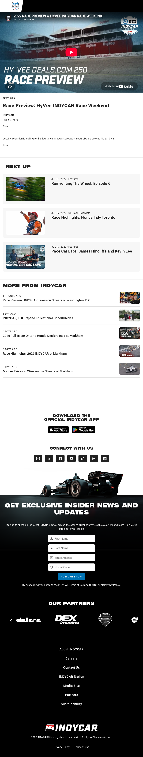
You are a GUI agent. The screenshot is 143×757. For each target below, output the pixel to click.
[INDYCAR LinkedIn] (105, 458)
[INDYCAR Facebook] (60, 458)
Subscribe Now (71, 576)
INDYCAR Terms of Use (71, 585)
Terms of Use (81, 747)
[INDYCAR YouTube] (71, 458)
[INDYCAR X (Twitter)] (49, 458)
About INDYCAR (71, 649)
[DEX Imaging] (67, 620)
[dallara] (29, 620)
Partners (71, 695)
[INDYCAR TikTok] (82, 458)
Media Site (71, 686)
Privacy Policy (62, 747)
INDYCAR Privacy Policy (106, 585)
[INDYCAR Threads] (94, 458)
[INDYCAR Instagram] (38, 458)
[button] (10, 621)
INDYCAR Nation (71, 676)
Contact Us (71, 667)
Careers (71, 658)
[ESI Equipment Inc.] (105, 620)
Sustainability (71, 704)
